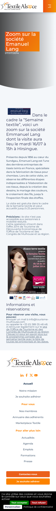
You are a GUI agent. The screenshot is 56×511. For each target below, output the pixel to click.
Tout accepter (19, 502)
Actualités (28, 437)
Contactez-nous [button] (28, 474)
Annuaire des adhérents (28, 417)
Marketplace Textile (28, 423)
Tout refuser (39, 502)
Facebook (26, 375)
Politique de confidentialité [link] (38, 506)
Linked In (22, 375)
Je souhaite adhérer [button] (28, 481)
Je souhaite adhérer (28, 396)
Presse (28, 461)
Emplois (28, 449)
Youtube (36, 375)
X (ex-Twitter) (31, 375)
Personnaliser (13, 506)
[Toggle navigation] (49, 6)
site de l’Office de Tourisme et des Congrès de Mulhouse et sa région (27, 329)
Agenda (28, 443)
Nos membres (28, 411)
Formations (28, 455)
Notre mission (28, 390)
